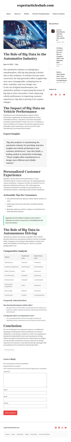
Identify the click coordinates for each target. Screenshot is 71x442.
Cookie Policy (20, 434)
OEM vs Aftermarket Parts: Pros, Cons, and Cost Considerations (61, 76)
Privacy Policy (34, 434)
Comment (6, 371)
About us (17, 14)
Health (26, 14)
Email (5, 396)
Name (5, 390)
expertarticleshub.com (11, 428)
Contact (13, 434)
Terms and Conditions (44, 434)
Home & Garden (59, 14)
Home (8, 14)
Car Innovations (9, 350)
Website (5, 403)
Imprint (27, 434)
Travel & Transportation (40, 14)
